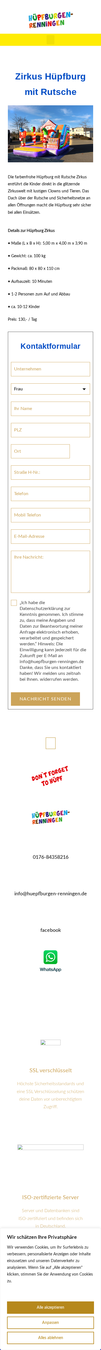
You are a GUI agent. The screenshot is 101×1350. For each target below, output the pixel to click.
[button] (50, 39)
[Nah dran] (95, 1233)
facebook (50, 930)
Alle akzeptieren (50, 1308)
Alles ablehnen (50, 1338)
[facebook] (50, 916)
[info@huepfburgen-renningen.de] (50, 879)
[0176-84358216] (50, 843)
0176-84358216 (50, 857)
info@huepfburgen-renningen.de (50, 893)
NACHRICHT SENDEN (46, 699)
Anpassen (50, 1323)
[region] (50, 1289)
